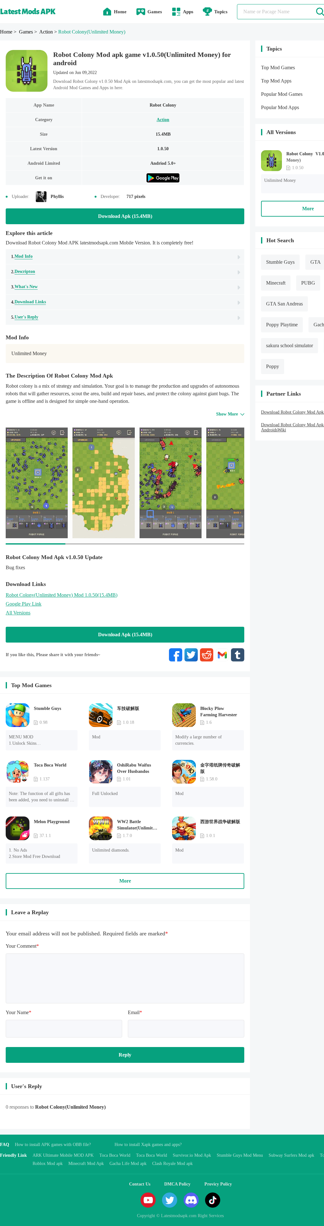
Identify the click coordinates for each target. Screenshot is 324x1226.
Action (163, 119)
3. (24, 286)
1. (22, 256)
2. (23, 271)
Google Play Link (23, 604)
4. (28, 302)
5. (24, 317)
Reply (125, 1054)
